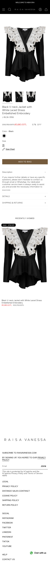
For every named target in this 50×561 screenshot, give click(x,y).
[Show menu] (3, 9)
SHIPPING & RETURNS (12, 203)
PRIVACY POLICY (10, 486)
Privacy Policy (17, 473)
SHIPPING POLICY (10, 500)
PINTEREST (7, 537)
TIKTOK (5, 541)
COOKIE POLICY (9, 496)
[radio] (4, 136)
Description (7, 172)
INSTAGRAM (8, 518)
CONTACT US (8, 559)
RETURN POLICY (10, 505)
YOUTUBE (7, 546)
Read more (6, 190)
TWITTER (6, 527)
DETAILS (6, 196)
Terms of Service (35, 473)
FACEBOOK (7, 523)
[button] (9, 9)
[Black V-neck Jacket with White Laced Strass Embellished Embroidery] (25, 260)
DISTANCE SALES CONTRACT (16, 491)
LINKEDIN (6, 532)
